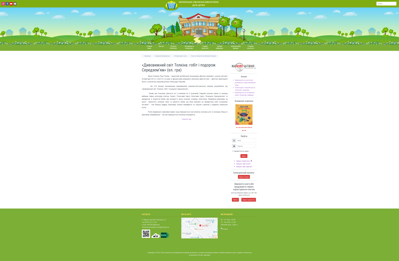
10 (249, 127)
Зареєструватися (243, 161)
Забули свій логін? (243, 164)
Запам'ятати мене (241, 151)
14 (245, 130)
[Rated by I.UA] (224, 229)
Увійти (244, 156)
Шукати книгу (244, 177)
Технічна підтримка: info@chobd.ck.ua (155, 227)
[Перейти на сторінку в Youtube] (10, 4)
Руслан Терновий (204, 255)
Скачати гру (186, 119)
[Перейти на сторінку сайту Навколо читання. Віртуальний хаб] (15, 4)
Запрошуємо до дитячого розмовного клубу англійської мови (245, 82)
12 (242, 130)
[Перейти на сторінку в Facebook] (7, 4)
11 (251, 127)
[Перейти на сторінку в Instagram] (3, 4)
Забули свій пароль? (244, 166)
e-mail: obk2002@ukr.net (151, 225)
